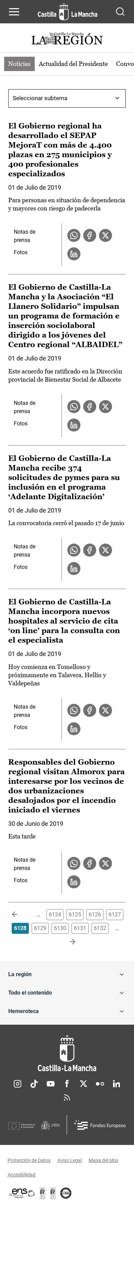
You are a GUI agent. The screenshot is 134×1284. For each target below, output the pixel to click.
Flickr (100, 1084)
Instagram (17, 1084)
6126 (95, 914)
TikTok (34, 1084)
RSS (67, 1097)
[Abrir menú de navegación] (14, 11)
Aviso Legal (69, 1160)
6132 (100, 928)
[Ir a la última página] (67, 942)
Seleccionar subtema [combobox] (40, 98)
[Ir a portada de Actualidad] (67, 39)
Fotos (20, 252)
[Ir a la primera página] (20, 914)
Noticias (19, 63)
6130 (60, 928)
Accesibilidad (21, 1174)
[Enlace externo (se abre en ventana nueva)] (53, 1193)
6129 (40, 928)
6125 (75, 914)
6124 (55, 914)
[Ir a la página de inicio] (67, 12)
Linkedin (116, 1084)
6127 (115, 914)
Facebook (67, 1084)
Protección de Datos (29, 1160)
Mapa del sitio (103, 1160)
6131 (80, 928)
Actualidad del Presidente (73, 63)
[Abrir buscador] (120, 11)
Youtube (50, 1084)
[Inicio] (67, 1053)
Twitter (83, 1084)
